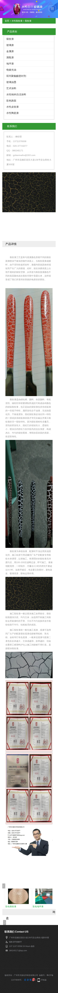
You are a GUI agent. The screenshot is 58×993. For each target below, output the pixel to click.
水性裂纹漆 (17, 21)
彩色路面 (11, 100)
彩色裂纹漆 (10, 906)
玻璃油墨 (11, 82)
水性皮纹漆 (12, 107)
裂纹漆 (28, 21)
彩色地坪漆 (38, 906)
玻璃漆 (10, 45)
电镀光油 (11, 69)
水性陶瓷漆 (12, 113)
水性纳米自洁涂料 (16, 94)
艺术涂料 (11, 88)
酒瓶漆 (10, 57)
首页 (7, 21)
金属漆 (10, 51)
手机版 (44, 980)
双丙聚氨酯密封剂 (16, 76)
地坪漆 (10, 63)
